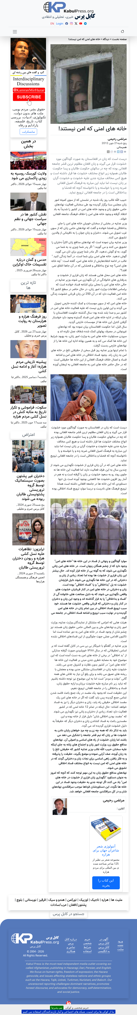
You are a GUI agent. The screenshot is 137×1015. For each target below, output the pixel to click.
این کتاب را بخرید (106, 882)
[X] (108, 152)
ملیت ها (116, 900)
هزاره (105, 900)
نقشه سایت (120, 947)
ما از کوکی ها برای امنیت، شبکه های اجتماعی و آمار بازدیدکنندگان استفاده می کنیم (68, 1011)
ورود (120, 941)
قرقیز (42, 900)
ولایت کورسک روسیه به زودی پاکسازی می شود (28, 176)
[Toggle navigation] (14, 32)
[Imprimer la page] (115, 152)
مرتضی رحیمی (117, 139)
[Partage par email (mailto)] (125, 152)
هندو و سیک (56, 900)
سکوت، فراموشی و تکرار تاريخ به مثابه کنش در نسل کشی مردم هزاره (28, 412)
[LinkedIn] (118, 152)
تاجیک (95, 900)
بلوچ (19, 900)
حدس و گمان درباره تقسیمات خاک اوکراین (29, 262)
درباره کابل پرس (71, 941)
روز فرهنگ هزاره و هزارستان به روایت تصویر (32, 321)
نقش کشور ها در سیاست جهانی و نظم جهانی (30, 219)
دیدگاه (106, 39)
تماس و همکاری (70, 949)
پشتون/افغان (78, 905)
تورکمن (72, 900)
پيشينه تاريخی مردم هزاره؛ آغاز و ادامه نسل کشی (28, 366)
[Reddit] (111, 152)
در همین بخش (28, 144)
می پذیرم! (56, 1007)
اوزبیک (83, 900)
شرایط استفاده (87, 949)
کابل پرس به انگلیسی (104, 949)
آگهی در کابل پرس (103, 941)
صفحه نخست (119, 39)
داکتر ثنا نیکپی (38, 274)
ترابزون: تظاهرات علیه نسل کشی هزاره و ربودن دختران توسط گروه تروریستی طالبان (28, 558)
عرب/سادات (58, 905)
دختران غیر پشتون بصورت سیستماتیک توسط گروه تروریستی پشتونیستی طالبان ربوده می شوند (29, 487)
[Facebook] (121, 152)
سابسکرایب (28, 132)
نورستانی (30, 900)
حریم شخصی (87, 941)
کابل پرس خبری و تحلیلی (30, 509)
